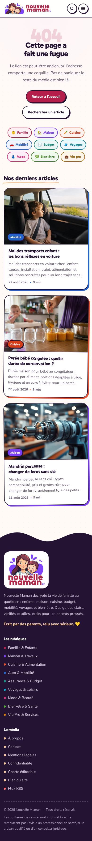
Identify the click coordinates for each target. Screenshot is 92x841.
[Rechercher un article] (72, 8)
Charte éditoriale (22, 771)
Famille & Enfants (22, 647)
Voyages (73, 144)
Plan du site (18, 780)
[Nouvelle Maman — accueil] (27, 8)
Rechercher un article (46, 112)
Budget (46, 144)
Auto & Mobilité (21, 672)
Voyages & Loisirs (23, 689)
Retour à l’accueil (46, 96)
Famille (19, 132)
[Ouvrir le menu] (83, 8)
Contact (14, 746)
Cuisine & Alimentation (27, 664)
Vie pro (72, 156)
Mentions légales (22, 755)
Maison (46, 132)
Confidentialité (20, 763)
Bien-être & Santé (23, 706)
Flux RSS (15, 788)
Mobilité (19, 144)
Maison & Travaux (23, 656)
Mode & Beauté (20, 697)
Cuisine (71, 132)
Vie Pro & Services (23, 714)
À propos (15, 738)
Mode (18, 156)
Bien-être (45, 156)
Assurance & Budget (25, 681)
